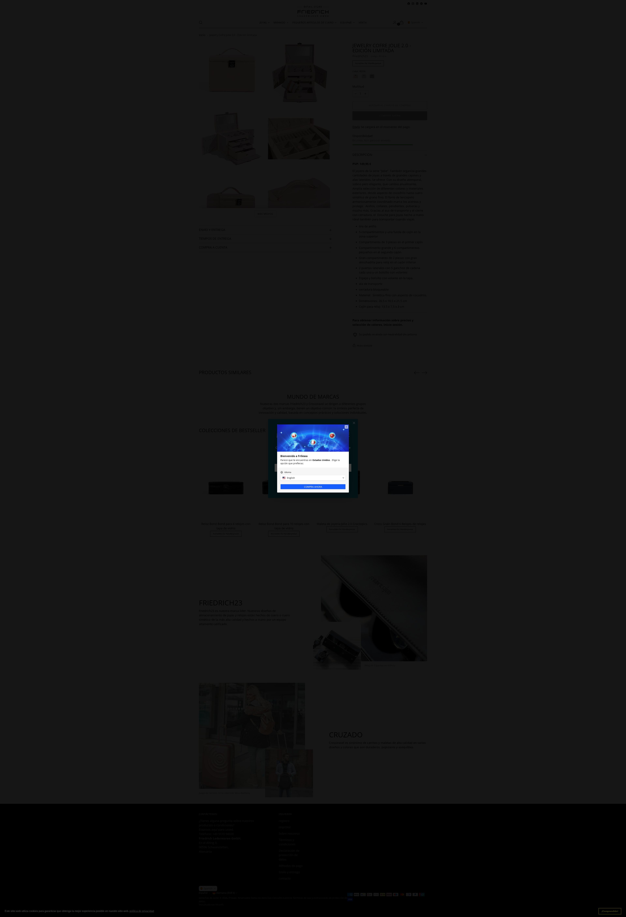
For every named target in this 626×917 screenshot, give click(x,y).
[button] (313, 478)
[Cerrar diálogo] (346, 427)
